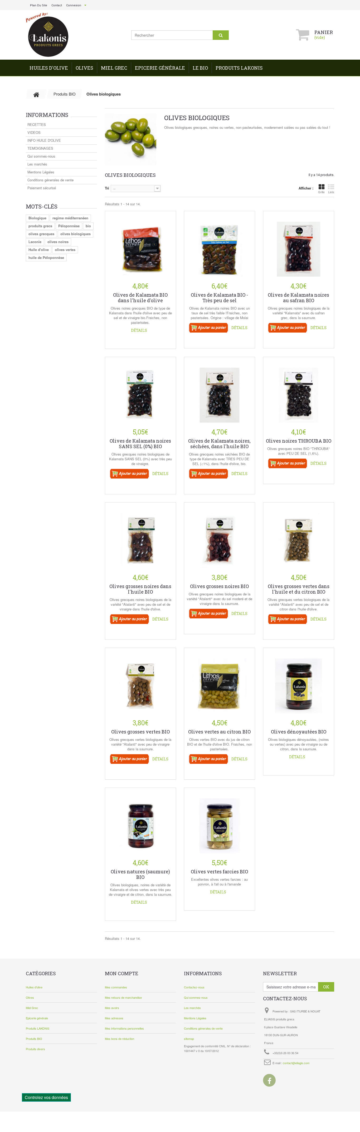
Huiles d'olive (49, 68)
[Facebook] (269, 1080)
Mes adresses (114, 1018)
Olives (84, 68)
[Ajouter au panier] (209, 327)
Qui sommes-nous (41, 156)
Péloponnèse (69, 225)
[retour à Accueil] (36, 94)
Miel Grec (114, 68)
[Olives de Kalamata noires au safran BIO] (298, 245)
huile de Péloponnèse (46, 257)
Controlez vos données (46, 1097)
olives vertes (65, 249)
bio (88, 225)
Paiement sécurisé (41, 187)
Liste (331, 192)
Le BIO (200, 68)
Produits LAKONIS (239, 68)
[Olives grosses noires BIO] (219, 537)
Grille (321, 192)
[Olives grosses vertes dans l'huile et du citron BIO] (298, 537)
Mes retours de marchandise (123, 997)
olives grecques (41, 233)
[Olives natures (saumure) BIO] (140, 822)
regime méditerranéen (70, 217)
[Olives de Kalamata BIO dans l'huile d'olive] (140, 245)
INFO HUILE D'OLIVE (44, 140)
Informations (47, 115)
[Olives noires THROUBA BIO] (298, 391)
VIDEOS (34, 132)
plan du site (38, 5)
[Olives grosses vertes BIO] (140, 682)
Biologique (37, 217)
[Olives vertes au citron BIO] (219, 682)
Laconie (34, 241)
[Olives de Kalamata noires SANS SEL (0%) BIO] (140, 391)
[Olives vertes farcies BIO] (219, 822)
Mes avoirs (112, 1008)
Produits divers (35, 1049)
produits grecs (40, 225)
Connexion (73, 5)
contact (56, 5)
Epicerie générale (160, 68)
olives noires (58, 241)
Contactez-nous (194, 987)
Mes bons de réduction (119, 1038)
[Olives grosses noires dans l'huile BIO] (140, 537)
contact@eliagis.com (296, 1063)
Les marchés (37, 164)
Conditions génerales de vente (50, 179)
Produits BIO (34, 1038)
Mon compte (121, 973)
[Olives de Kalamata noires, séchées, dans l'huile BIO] (219, 391)
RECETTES (36, 124)
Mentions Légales (40, 171)
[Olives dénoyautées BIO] (298, 682)
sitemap (189, 1038)
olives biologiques (75, 233)
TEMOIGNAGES (40, 148)
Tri (107, 188)
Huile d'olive (38, 249)
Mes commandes (116, 987)
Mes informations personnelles (124, 1028)
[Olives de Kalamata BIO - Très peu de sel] (219, 245)
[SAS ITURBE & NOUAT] (48, 35)
